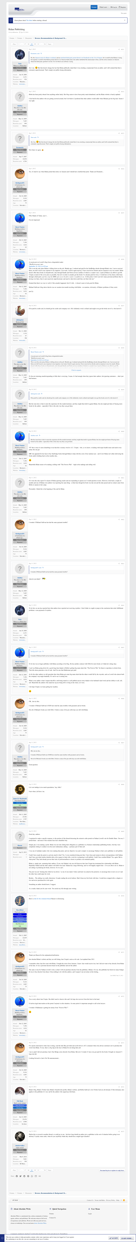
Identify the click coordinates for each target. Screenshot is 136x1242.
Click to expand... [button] (77, 370)
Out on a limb (24, 942)
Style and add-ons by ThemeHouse (57, 1234)
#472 (122, 996)
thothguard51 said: (36, 568)
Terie (19, 63)
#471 (122, 952)
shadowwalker (19, 1145)
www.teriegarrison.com (25, 84)
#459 (122, 390)
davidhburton (14, 32)
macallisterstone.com (25, 945)
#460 (122, 431)
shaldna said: (34, 435)
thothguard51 (20, 183)
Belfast (25, 126)
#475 (122, 1131)
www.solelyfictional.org (26, 340)
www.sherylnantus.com (25, 252)
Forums (51, 1214)
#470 (122, 896)
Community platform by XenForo (29, 1234)
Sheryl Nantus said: (36, 352)
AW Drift (15, 1200)
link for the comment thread (42, 899)
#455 (122, 213)
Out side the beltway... (26, 205)
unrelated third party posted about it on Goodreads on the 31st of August (81, 58)
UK (26, 338)
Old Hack (20, 1101)
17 (25, 44)
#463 (122, 564)
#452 (122, 92)
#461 (122, 478)
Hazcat (20, 845)
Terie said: (34, 137)
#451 (122, 49)
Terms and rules (100, 1200)
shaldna (19, 106)
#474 (122, 1087)
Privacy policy (110, 1200)
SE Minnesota (24, 1164)
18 (28, 44)
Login (90, 1214)
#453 (122, 133)
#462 (122, 519)
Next (49, 44)
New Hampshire (24, 821)
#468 (122, 784)
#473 (122, 1043)
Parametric (19, 147)
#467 (122, 743)
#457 (122, 306)
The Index (29, 20)
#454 (122, 169)
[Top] (121, 1200)
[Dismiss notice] (124, 20)
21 (38, 44)
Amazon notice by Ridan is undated (45, 58)
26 (45, 44)
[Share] (119, 49)
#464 (122, 605)
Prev (14, 44)
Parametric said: (35, 53)
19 (31, 44)
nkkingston (19, 320)
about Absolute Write (40, 1223)
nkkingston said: (35, 394)
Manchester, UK (24, 82)
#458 (122, 348)
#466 (122, 698)
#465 (122, 647)
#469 (122, 831)
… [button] (22, 44)
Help (117, 1200)
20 (35, 44)
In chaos (24, 1124)
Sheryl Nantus (19, 227)
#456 (122, 259)
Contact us (52, 1218)
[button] (108, 7)
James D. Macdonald (20, 798)
